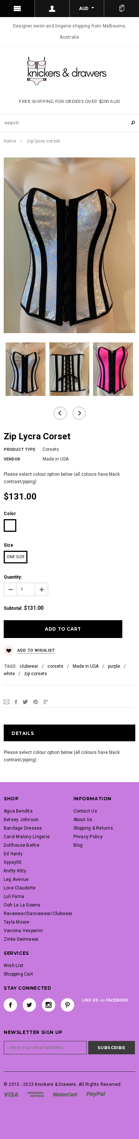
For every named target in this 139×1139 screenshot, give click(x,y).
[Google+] (45, 701)
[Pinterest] (35, 701)
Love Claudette (20, 888)
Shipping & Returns (93, 828)
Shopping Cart (18, 974)
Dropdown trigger (52, 8)
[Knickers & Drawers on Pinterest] (67, 1005)
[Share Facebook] (16, 701)
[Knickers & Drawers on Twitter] (29, 1005)
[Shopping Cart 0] (121, 8)
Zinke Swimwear (21, 939)
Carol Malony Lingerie (27, 836)
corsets (55, 666)
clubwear (29, 666)
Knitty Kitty (15, 870)
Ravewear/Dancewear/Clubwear (38, 913)
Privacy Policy (88, 836)
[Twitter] (25, 701)
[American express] (35, 1094)
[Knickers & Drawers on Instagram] (48, 1005)
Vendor (12, 459)
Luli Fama (14, 896)
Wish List (13, 965)
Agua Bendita (18, 811)
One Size (15, 556)
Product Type (19, 449)
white (9, 673)
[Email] (6, 701)
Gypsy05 (13, 862)
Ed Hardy (13, 853)
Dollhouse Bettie (21, 845)
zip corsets (35, 673)
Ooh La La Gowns (22, 905)
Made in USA (86, 666)
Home (10, 141)
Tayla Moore (17, 922)
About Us (83, 819)
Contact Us (85, 811)
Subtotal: (13, 608)
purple (114, 666)
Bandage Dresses (23, 828)
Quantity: (13, 577)
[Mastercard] (65, 1094)
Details (22, 733)
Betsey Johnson (21, 819)
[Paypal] (96, 1094)
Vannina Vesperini (23, 930)
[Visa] (11, 1094)
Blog (78, 845)
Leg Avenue (16, 879)
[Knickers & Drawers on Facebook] (10, 1005)
